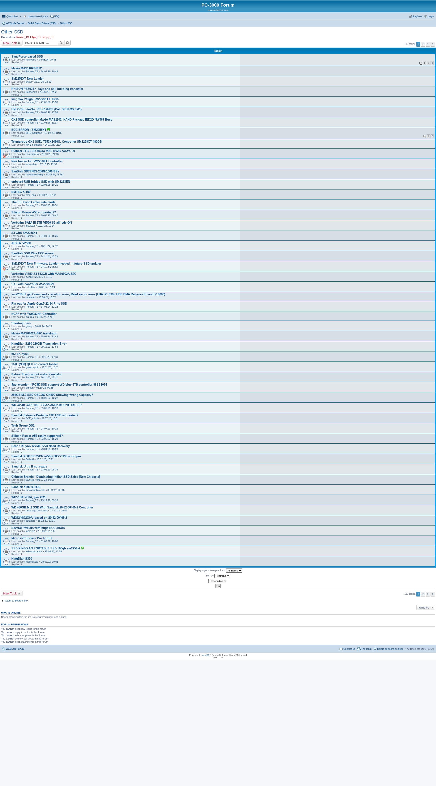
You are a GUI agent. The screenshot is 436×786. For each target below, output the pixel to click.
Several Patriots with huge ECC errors (38, 528)
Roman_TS (22, 37)
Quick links (12, 16)
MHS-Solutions (34, 132)
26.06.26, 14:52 (48, 92)
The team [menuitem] (366, 648)
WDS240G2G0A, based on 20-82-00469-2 (39, 517)
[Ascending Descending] (218, 581)
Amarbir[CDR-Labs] (36, 510)
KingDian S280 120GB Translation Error (39, 343)
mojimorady (32, 561)
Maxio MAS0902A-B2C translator (34, 333)
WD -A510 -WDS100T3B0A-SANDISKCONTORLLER (46, 405)
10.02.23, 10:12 (45, 459)
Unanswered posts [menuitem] (38, 16)
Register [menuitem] (417, 16)
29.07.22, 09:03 (49, 561)
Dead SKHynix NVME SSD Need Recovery (40, 446)
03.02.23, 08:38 (49, 469)
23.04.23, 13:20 (49, 449)
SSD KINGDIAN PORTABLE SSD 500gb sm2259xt (46, 548)
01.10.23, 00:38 (44, 387)
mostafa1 (31, 297)
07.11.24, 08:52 (49, 266)
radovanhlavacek (35, 490)
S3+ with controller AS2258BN (32, 284)
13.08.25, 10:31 (49, 205)
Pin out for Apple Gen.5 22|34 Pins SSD (39, 303)
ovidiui (29, 276)
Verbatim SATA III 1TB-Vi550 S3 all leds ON (41, 222)
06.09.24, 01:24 (46, 287)
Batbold (30, 459)
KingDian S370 (21, 558)
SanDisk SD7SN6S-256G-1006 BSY (35, 171)
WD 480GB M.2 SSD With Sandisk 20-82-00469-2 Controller (52, 507)
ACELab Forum (15, 23)
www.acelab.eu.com (218, 10)
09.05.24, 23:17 (45, 317)
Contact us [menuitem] (349, 648)
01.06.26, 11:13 (49, 122)
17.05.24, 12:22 (49, 306)
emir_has (31, 195)
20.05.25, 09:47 (49, 215)
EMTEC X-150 (20, 192)
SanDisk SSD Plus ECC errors (32, 253)
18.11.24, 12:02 (49, 246)
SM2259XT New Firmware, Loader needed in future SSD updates (56, 263)
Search (61, 42)
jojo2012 (30, 225)
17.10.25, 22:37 (48, 164)
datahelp (30, 520)
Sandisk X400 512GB (25, 487)
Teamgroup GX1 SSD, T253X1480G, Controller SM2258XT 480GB (56, 141)
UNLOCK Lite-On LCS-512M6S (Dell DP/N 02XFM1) (46, 109)
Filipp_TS (35, 37)
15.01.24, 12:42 (49, 336)
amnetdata (31, 164)
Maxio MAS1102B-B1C (26, 68)
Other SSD (66, 23)
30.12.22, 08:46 (55, 490)
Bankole (30, 479)
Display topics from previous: (209, 570)
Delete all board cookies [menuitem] (390, 648)
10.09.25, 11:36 (54, 174)
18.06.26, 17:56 (49, 112)
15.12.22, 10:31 (46, 520)
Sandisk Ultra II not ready (29, 466)
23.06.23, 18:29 (49, 438)
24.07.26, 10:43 (49, 71)
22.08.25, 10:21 (49, 184)
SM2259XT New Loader (27, 78)
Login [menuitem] (431, 16)
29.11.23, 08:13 (49, 357)
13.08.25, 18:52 (47, 195)
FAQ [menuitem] (56, 16)
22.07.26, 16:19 (42, 81)
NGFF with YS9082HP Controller (34, 314)
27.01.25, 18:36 (49, 236)
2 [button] (423, 44)
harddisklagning (34, 174)
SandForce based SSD (27, 56)
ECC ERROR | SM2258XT (29, 129)
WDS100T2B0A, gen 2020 (28, 497)
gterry (29, 326)
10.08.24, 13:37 (47, 297)
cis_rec (30, 317)
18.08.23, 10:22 (49, 398)
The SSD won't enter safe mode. (33, 202)
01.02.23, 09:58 (45, 479)
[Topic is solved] (48, 130)
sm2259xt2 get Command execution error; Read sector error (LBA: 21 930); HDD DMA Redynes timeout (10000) (88, 294)
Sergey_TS (48, 37)
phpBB (206, 655)
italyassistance (34, 551)
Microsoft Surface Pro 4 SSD (31, 538)
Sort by (210, 575)
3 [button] (428, 44)
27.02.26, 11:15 (53, 132)
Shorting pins (21, 323)
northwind (31, 59)
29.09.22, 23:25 (45, 531)
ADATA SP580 (21, 243)
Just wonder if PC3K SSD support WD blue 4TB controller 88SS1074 (59, 384)
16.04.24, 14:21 (43, 326)
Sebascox (31, 92)
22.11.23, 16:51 (50, 367)
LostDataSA (32, 154)
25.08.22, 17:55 (53, 551)
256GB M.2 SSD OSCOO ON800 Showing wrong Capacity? (52, 395)
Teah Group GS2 (23, 425)
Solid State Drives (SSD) (42, 23)
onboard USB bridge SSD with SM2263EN (40, 181)
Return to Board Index (16, 600)
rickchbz (30, 287)
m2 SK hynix (20, 354)
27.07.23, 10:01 (50, 418)
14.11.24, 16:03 (49, 256)
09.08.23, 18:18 (49, 408)
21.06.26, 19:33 (49, 102)
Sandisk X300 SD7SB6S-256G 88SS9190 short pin (46, 456)
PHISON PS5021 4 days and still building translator (47, 89)
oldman (30, 387)
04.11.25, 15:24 (53, 144)
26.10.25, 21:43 (50, 154)
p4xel (29, 81)
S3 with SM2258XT (24, 233)
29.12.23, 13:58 (49, 346)
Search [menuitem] (432, 23)
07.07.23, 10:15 (49, 428)
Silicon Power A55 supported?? (33, 212)
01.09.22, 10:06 (49, 541)
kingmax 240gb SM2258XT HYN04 (35, 99)
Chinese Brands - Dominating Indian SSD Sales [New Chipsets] (55, 476)
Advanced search (67, 42)
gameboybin (32, 367)
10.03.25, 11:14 (45, 225)
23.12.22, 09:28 (49, 500)
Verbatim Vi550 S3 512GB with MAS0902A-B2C (43, 273)
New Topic (10, 43)
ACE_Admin (32, 418)
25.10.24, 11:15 (43, 276)
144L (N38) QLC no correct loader (34, 364)
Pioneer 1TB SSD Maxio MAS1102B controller (43, 151)
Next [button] (433, 44)
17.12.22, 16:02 (58, 510)
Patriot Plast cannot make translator (36, 374)
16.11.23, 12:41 (49, 377)
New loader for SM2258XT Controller (36, 161)
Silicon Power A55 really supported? (37, 435)
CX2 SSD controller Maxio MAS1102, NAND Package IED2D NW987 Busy (61, 119)
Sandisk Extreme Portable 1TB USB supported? (44, 415)
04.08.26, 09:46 (47, 59)
